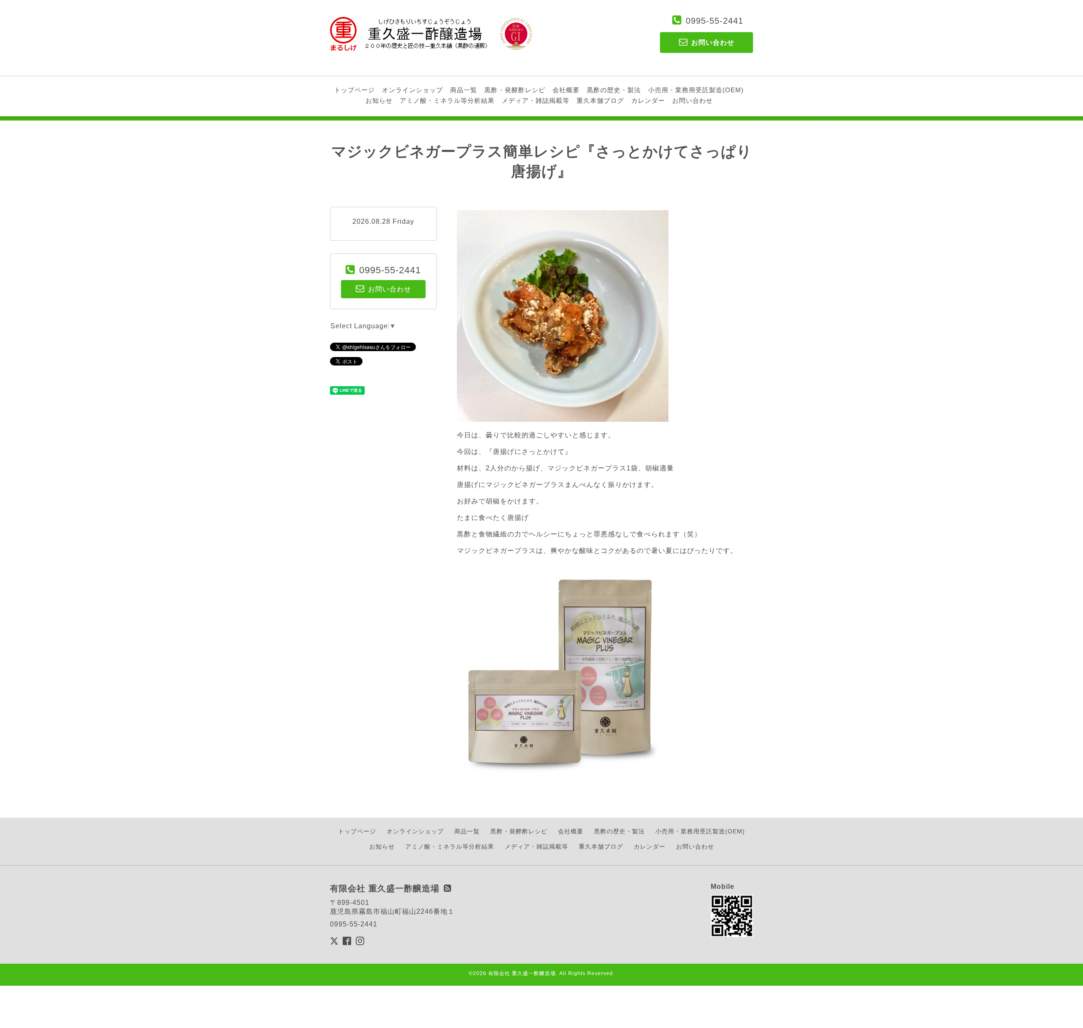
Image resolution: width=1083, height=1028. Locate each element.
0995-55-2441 (714, 20)
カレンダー (648, 100)
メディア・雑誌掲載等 (535, 100)
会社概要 (566, 89)
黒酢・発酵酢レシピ (514, 89)
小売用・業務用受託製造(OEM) (696, 89)
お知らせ (379, 100)
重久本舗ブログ (600, 100)
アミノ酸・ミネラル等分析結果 (447, 100)
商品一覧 (463, 89)
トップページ (354, 89)
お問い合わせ (692, 100)
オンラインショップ (412, 89)
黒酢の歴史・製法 (614, 89)
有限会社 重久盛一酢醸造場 (522, 973)
